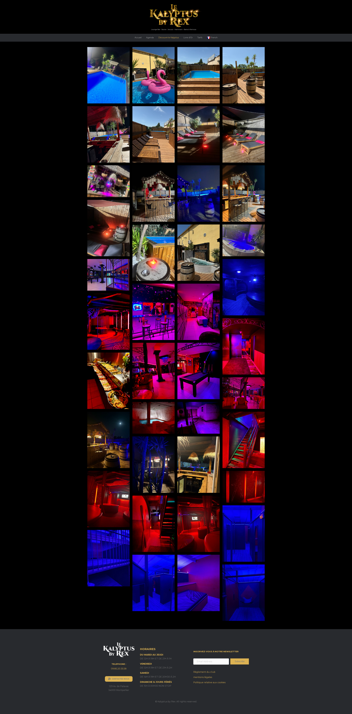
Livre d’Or (188, 37)
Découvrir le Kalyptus (168, 37)
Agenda (150, 37)
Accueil (138, 37)
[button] (239, 661)
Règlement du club (204, 672)
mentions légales (202, 677)
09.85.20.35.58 (119, 668)
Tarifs (199, 37)
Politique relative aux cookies (209, 682)
